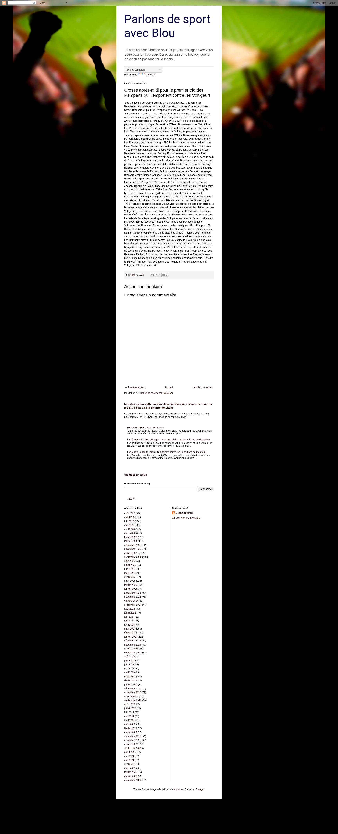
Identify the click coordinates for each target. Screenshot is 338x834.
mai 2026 (129, 525)
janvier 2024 (131, 636)
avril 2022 (129, 720)
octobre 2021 (131, 744)
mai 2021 (129, 760)
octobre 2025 (131, 553)
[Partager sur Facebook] (163, 275)
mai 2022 (129, 716)
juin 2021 (129, 756)
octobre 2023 (131, 648)
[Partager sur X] (160, 275)
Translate (150, 74)
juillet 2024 (130, 613)
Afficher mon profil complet (186, 518)
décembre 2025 (132, 545)
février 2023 (130, 680)
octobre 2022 (131, 696)
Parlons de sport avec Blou (167, 26)
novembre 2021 (132, 740)
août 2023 (129, 656)
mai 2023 (129, 668)
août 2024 (129, 608)
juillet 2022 (130, 708)
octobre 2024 (131, 600)
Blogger (200, 789)
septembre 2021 (133, 748)
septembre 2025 (133, 557)
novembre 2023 (132, 644)
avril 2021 (129, 764)
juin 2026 (129, 521)
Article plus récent (134, 387)
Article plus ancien (203, 387)
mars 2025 (130, 581)
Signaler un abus (135, 474)
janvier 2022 (131, 732)
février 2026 (130, 537)
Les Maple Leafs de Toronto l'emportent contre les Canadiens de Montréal (166, 452)
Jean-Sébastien (184, 513)
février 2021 (130, 772)
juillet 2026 (130, 517)
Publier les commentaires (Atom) (156, 393)
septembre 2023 (133, 652)
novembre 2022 (132, 692)
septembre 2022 (133, 700)
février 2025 (130, 585)
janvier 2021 (131, 776)
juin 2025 (129, 569)
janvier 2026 (131, 541)
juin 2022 (129, 712)
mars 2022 (130, 724)
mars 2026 (130, 533)
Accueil (169, 387)
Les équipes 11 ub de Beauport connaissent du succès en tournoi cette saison (168, 439)
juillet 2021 (130, 752)
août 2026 (129, 513)
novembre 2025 (132, 549)
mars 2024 (130, 628)
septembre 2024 (133, 605)
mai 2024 (129, 620)
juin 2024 (129, 616)
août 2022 (129, 704)
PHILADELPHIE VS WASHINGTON (146, 427)
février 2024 (130, 632)
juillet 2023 (130, 660)
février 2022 (130, 728)
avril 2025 (129, 577)
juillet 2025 (130, 565)
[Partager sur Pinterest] (167, 275)
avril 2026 (129, 529)
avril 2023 (129, 672)
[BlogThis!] (156, 275)
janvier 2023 (131, 684)
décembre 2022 (132, 688)
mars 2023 (130, 676)
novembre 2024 (132, 597)
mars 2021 (130, 768)
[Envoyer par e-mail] (152, 275)
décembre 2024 (132, 593)
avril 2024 (129, 624)
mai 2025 (129, 573)
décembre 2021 (132, 736)
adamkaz (178, 789)
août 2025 (129, 561)
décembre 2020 (132, 780)
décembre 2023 (132, 640)
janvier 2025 (131, 589)
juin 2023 (129, 664)
